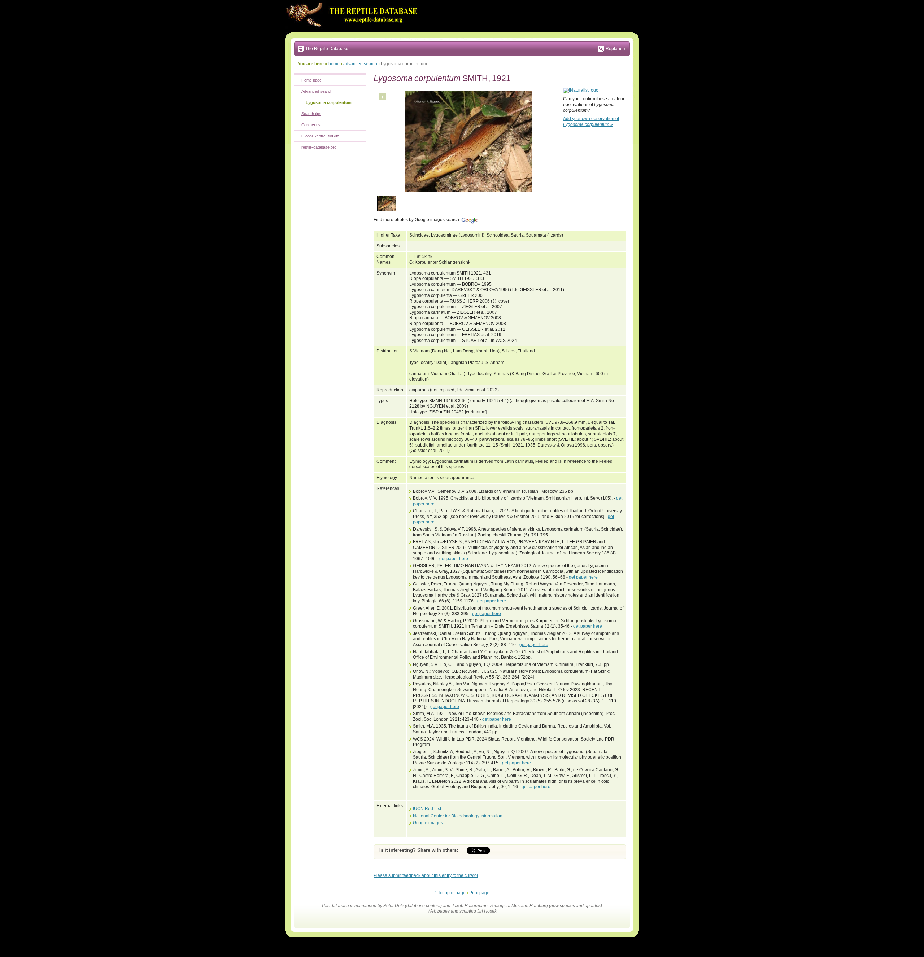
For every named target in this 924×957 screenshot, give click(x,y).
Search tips (311, 113)
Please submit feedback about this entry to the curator (426, 875)
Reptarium (616, 48)
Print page (479, 892)
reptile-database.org (318, 147)
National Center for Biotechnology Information (457, 815)
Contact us (311, 125)
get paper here (453, 558)
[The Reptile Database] (353, 31)
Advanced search (316, 91)
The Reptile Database (326, 48)
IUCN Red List (427, 808)
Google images (428, 822)
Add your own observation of (591, 121)
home (334, 63)
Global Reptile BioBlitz (320, 136)
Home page (311, 80)
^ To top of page (450, 892)
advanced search (360, 63)
